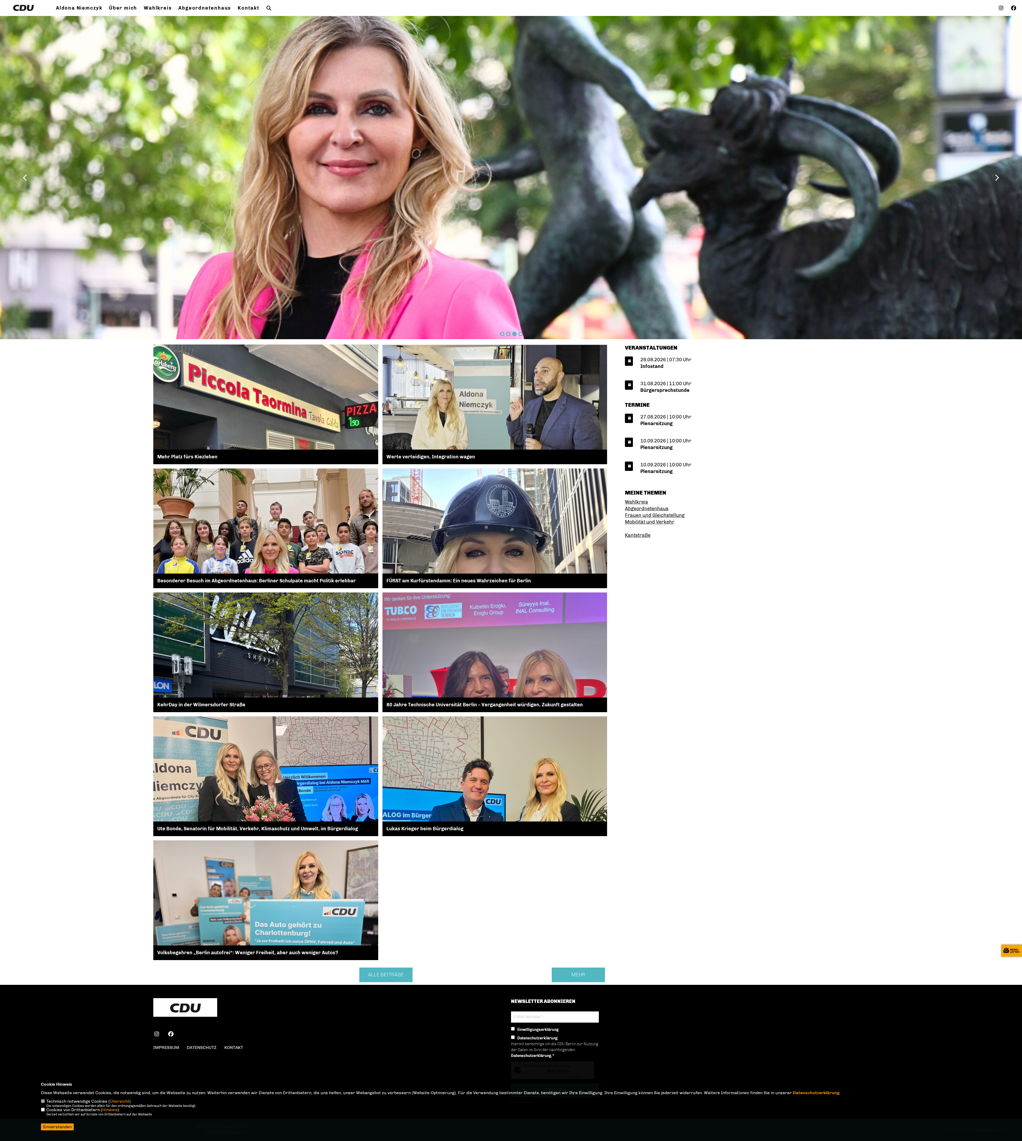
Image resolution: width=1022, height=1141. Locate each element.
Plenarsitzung (656, 423)
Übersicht (119, 1101)
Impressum (166, 1047)
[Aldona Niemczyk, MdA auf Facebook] (170, 1034)
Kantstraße (637, 535)
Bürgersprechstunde (665, 390)
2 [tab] (508, 334)
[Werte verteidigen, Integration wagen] (494, 418)
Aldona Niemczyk (79, 8)
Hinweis (110, 1109)
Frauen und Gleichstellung (655, 515)
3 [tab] (514, 334)
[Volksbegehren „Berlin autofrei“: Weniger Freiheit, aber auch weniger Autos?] (265, 924)
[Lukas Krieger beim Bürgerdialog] (494, 817)
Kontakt (248, 8)
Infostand (652, 366)
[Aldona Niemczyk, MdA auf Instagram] (156, 1034)
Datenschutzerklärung (816, 1092)
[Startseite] (185, 1008)
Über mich (123, 8)
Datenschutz (202, 1047)
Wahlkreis (158, 8)
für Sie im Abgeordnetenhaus (133, 67)
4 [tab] (520, 334)
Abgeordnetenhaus (204, 8)
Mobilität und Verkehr (649, 522)
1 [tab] (502, 334)
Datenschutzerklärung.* (532, 1055)
